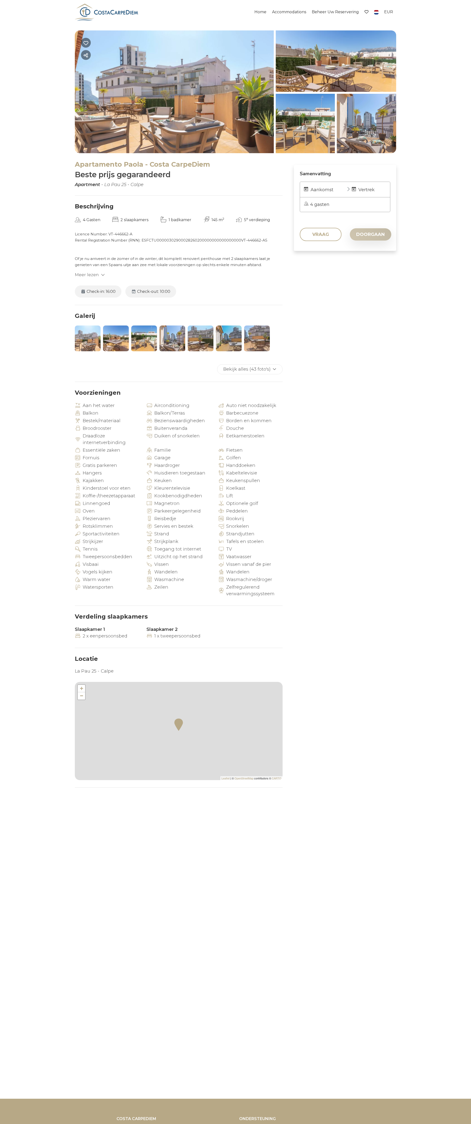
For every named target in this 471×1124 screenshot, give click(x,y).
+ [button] (81, 688)
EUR (388, 12)
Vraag (320, 234)
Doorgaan (370, 234)
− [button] (81, 696)
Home (260, 12)
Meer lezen (87, 274)
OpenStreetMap (244, 778)
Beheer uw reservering (335, 12)
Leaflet (226, 778)
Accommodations (289, 12)
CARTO (276, 778)
